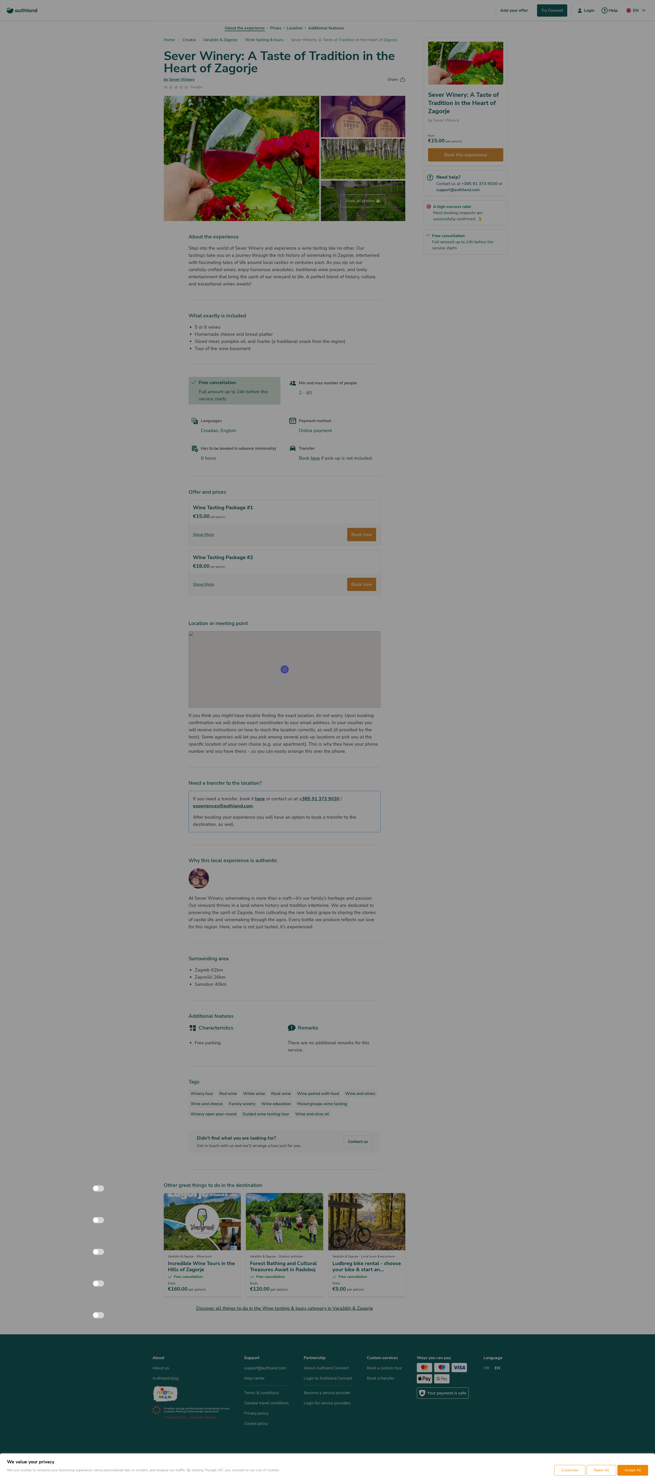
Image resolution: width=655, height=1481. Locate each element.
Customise (569, 1470)
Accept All (633, 1470)
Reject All (601, 1470)
